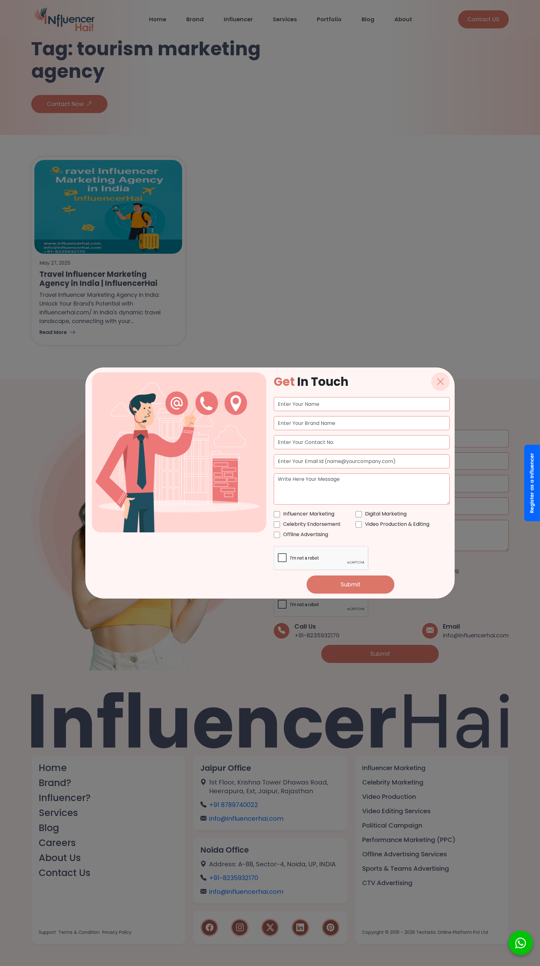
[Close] (440, 381)
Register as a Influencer (532, 483)
